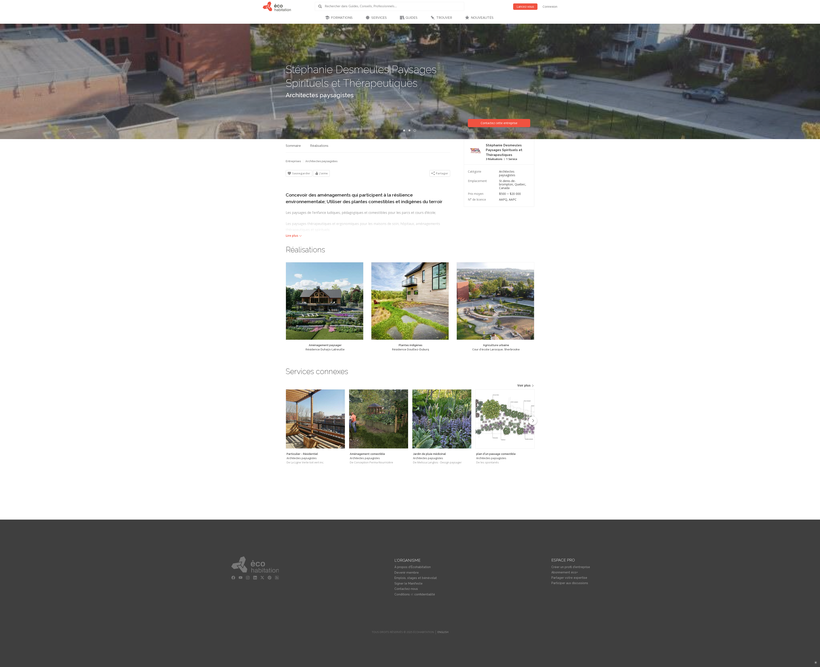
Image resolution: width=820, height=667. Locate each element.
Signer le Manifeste (408, 583)
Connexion (550, 6)
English (443, 632)
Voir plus (524, 385)
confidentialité (424, 594)
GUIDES (411, 18)
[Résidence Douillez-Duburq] (410, 301)
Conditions (402, 594)
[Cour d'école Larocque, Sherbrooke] (495, 301)
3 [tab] (414, 130)
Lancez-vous (525, 6)
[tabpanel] (410, 81)
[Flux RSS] (277, 578)
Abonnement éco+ (564, 572)
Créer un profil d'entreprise (570, 567)
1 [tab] (404, 130)
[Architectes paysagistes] (315, 419)
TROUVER (444, 18)
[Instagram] (248, 578)
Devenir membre (406, 572)
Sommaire (293, 146)
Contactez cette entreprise (499, 123)
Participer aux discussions (569, 583)
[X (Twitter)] (262, 578)
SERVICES (379, 18)
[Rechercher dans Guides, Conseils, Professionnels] (321, 6)
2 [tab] (409, 130)
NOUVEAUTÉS (482, 18)
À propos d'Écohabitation (412, 567)
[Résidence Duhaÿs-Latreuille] (324, 301)
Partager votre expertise (569, 577)
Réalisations (319, 146)
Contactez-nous (406, 589)
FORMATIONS (342, 18)
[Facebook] (233, 578)
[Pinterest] (269, 578)
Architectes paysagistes (320, 95)
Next (533, 420)
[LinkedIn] (255, 578)
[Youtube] (240, 578)
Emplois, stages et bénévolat (415, 578)
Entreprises (293, 161)
